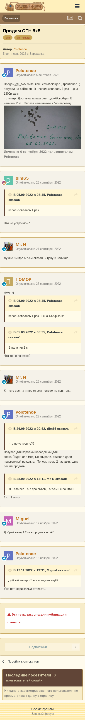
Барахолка (36, 53)
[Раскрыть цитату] (10, 195)
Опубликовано (37, 75)
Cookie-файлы (42, 709)
